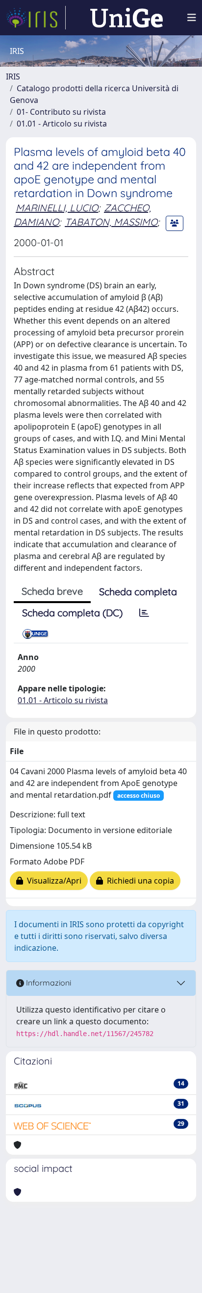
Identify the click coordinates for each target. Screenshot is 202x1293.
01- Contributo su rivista (61, 111)
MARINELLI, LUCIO (57, 208)
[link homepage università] (126, 17)
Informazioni (47, 983)
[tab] (144, 613)
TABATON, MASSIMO (111, 222)
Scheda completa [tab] (138, 591)
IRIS (13, 76)
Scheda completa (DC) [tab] (72, 613)
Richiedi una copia (138, 880)
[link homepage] (36, 17)
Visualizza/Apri (52, 880)
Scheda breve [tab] (52, 591)
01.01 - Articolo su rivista (62, 123)
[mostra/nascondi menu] (191, 18)
